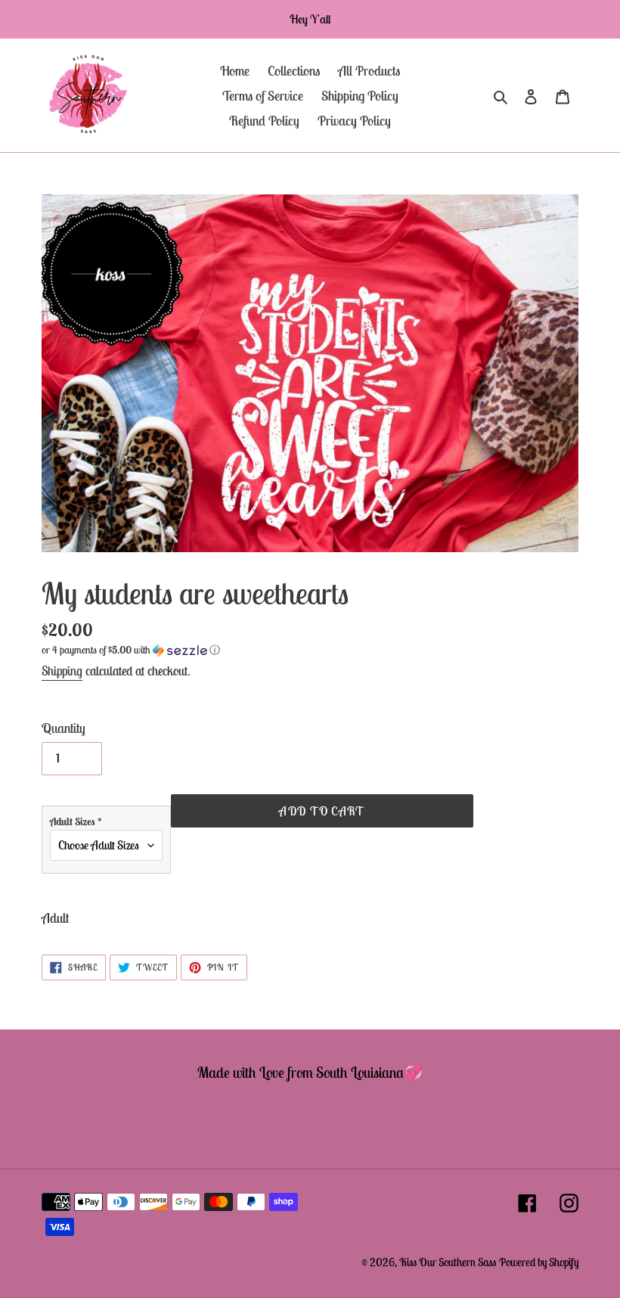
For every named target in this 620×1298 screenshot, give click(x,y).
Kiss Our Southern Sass (447, 1262)
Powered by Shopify (538, 1262)
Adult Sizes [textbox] (76, 821)
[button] (131, 650)
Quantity (63, 728)
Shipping (62, 671)
